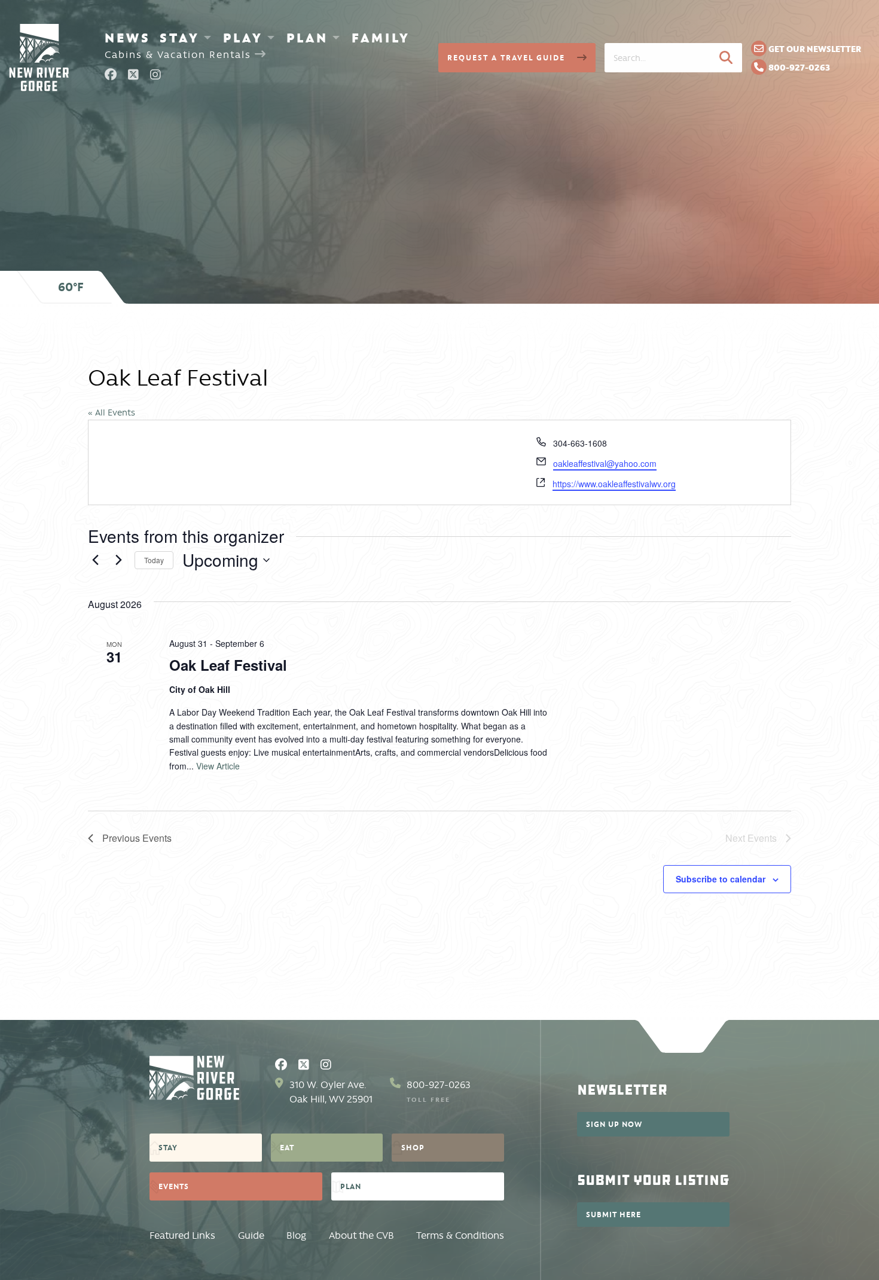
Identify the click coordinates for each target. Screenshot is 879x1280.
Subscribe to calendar (720, 879)
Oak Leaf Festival (228, 665)
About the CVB (361, 1235)
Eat (287, 1147)
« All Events (111, 412)
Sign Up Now (614, 1124)
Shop (413, 1147)
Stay (180, 37)
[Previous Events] (95, 560)
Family (381, 37)
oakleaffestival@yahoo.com (605, 463)
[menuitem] (128, 37)
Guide (251, 1235)
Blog (296, 1235)
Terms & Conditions (460, 1235)
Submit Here (613, 1214)
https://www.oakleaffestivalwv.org (614, 484)
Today (154, 560)
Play (243, 37)
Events (173, 1186)
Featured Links (182, 1235)
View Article (218, 766)
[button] (726, 57)
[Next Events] (118, 560)
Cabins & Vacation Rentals (180, 54)
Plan (307, 37)
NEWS (128, 37)
